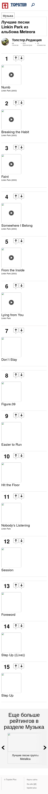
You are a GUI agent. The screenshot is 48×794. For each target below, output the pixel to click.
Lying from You (12, 314)
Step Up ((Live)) (13, 655)
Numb (5, 87)
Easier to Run (11, 444)
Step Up (7, 695)
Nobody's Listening (15, 525)
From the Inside (13, 270)
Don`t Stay (9, 359)
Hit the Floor (10, 485)
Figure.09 (8, 404)
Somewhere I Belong (17, 225)
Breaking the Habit (15, 132)
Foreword (8, 614)
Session (7, 570)
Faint (5, 176)
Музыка (8, 16)
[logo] (14, 5)
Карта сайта (32, 779)
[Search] (33, 5)
